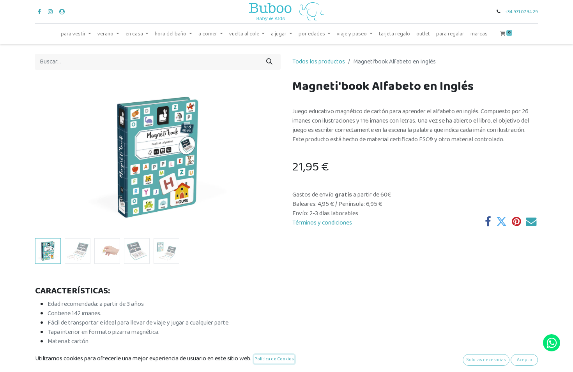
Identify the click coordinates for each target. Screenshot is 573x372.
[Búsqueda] (269, 62)
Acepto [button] (524, 359)
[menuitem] (394, 34)
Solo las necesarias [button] (486, 359)
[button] (53, 157)
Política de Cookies (274, 359)
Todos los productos (318, 62)
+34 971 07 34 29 (521, 12)
